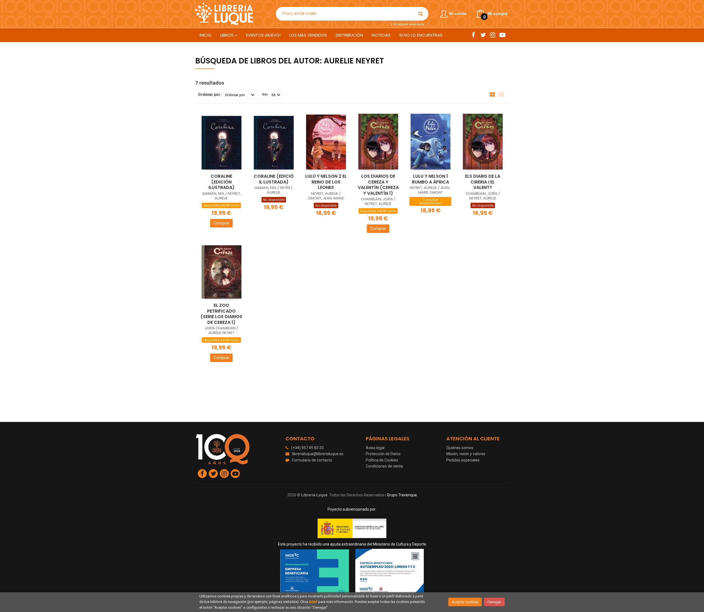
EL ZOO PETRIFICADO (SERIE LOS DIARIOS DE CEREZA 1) (221, 314)
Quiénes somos (459, 448)
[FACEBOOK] (473, 34)
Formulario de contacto (312, 460)
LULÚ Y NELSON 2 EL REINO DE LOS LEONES (326, 182)
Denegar (494, 602)
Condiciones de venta (384, 466)
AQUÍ (313, 602)
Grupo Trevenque (402, 495)
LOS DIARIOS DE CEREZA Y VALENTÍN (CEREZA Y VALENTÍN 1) (378, 184)
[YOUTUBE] (502, 34)
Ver (265, 94)
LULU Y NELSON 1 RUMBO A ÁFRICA (430, 179)
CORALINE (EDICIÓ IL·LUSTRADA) (274, 179)
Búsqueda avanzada (408, 24)
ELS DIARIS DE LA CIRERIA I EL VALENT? (482, 182)
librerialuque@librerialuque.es (317, 454)
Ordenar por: (209, 94)
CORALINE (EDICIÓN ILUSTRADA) (221, 182)
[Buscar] (420, 14)
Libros (227, 35)
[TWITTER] (483, 34)
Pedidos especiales (463, 460)
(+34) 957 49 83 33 (307, 448)
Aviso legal (375, 448)
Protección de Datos (383, 454)
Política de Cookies (382, 460)
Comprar (221, 223)
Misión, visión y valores (465, 454)
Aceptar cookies (465, 602)
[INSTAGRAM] (492, 34)
